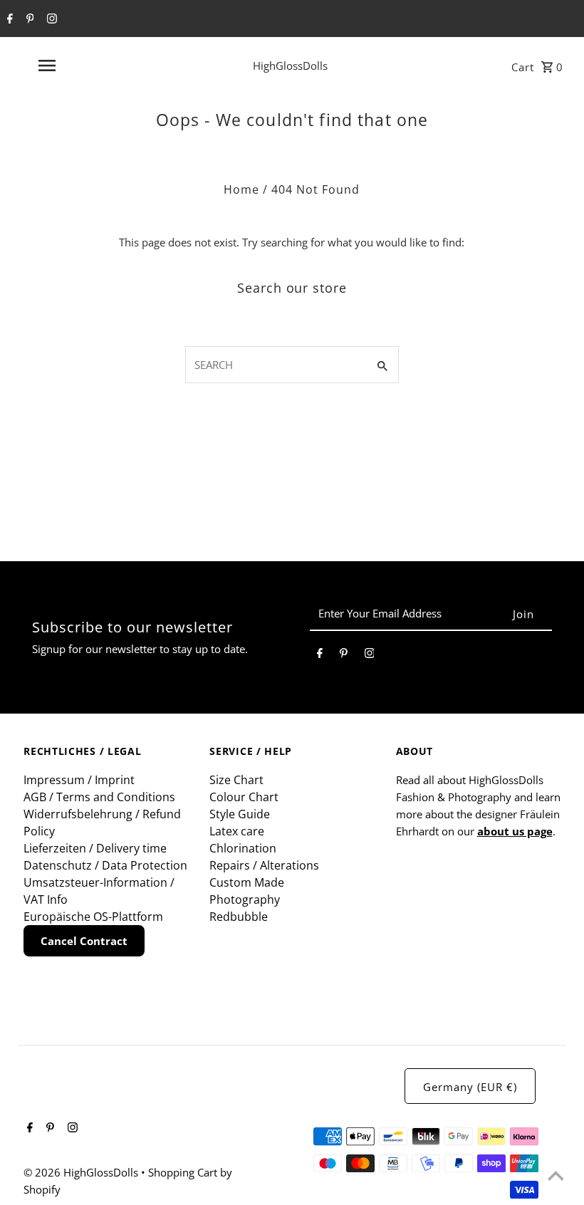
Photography (244, 899)
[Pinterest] (28, 19)
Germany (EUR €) (470, 1087)
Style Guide (239, 814)
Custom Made (246, 882)
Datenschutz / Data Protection (105, 865)
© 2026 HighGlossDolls (82, 1172)
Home (241, 189)
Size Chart (236, 780)
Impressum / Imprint (79, 780)
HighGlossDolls (290, 65)
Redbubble (238, 916)
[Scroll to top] (555, 1176)
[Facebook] (8, 19)
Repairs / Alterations (264, 865)
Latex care (236, 831)
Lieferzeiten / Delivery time (95, 848)
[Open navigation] (75, 65)
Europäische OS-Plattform (93, 916)
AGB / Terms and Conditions (99, 797)
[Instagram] (50, 19)
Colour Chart (243, 797)
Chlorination (242, 848)
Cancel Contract (84, 941)
